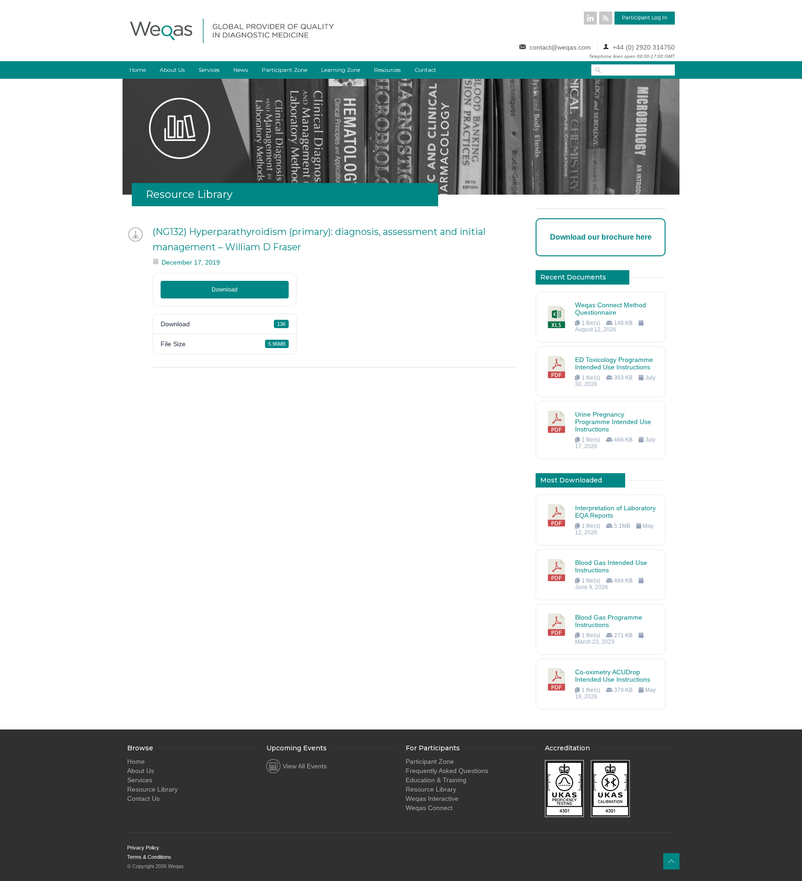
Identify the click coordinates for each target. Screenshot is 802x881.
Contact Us (143, 798)
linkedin (590, 18)
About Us (172, 69)
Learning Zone (340, 69)
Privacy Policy (143, 847)
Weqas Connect (429, 807)
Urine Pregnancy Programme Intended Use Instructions (613, 422)
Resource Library (152, 789)
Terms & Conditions (149, 857)
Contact (425, 69)
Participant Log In (644, 18)
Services (209, 69)
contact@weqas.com (560, 47)
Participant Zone (284, 69)
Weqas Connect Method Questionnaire (610, 308)
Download (225, 289)
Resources (387, 69)
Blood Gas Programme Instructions (608, 621)
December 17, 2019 (191, 262)
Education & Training (436, 780)
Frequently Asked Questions (447, 770)
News (240, 69)
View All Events (305, 766)
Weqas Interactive (432, 798)
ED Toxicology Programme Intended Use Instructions (614, 363)
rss (605, 18)
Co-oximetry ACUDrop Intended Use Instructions (612, 675)
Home (137, 69)
